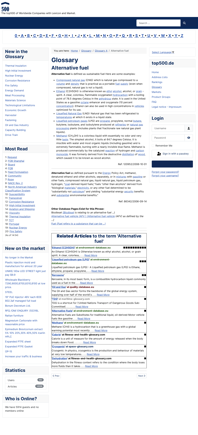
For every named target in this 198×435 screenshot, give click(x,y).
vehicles (139, 106)
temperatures (64, 117)
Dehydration (59, 358)
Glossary (157, 87)
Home (155, 72)
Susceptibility (17, 194)
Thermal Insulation (19, 216)
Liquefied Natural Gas (69, 113)
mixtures (121, 176)
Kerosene (58, 275)
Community (15, 175)
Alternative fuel (60, 216)
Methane (57, 322)
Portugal (14, 223)
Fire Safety (16, 231)
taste (65, 139)
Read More (90, 255)
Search (190, 23)
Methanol (61, 135)
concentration (64, 106)
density (75, 83)
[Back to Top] (193, 429)
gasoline (137, 176)
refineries (120, 124)
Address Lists (160, 77)
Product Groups (161, 96)
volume (60, 83)
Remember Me (163, 145)
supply (124, 83)
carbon (140, 150)
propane (105, 120)
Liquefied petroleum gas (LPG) (70, 259)
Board (11, 164)
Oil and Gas (59, 287)
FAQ (154, 101)
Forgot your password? (165, 171)
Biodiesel (69, 212)
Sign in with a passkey (175, 153)
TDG (55, 298)
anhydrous (105, 98)
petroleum (78, 191)
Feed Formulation (18, 172)
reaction (110, 150)
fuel (117, 83)
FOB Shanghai (16, 160)
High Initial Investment (22, 205)
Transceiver (15, 197)
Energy (107, 172)
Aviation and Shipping (22, 209)
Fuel (78, 223)
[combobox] (158, 22)
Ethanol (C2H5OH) (63, 247)
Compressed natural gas (70, 80)
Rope (11, 179)
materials (70, 187)
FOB (10, 168)
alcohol (117, 91)
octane (85, 102)
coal (67, 184)
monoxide (62, 154)
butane (137, 120)
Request (12, 157)
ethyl (109, 91)
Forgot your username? (165, 175)
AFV (82, 216)
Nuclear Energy (18, 227)
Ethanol (60, 91)
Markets (156, 91)
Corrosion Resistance (21, 201)
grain (139, 91)
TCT (11, 220)
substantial (62, 195)
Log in (172, 164)
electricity (83, 187)
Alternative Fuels (62, 310)
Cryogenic (58, 346)
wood (141, 154)
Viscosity (14, 212)
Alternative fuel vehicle (101, 216)
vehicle (74, 216)
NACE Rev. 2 (15, 183)
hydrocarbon (120, 94)
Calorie (56, 334)
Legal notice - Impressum (166, 106)
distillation (128, 154)
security (128, 191)
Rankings (157, 82)
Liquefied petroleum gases (71, 120)
